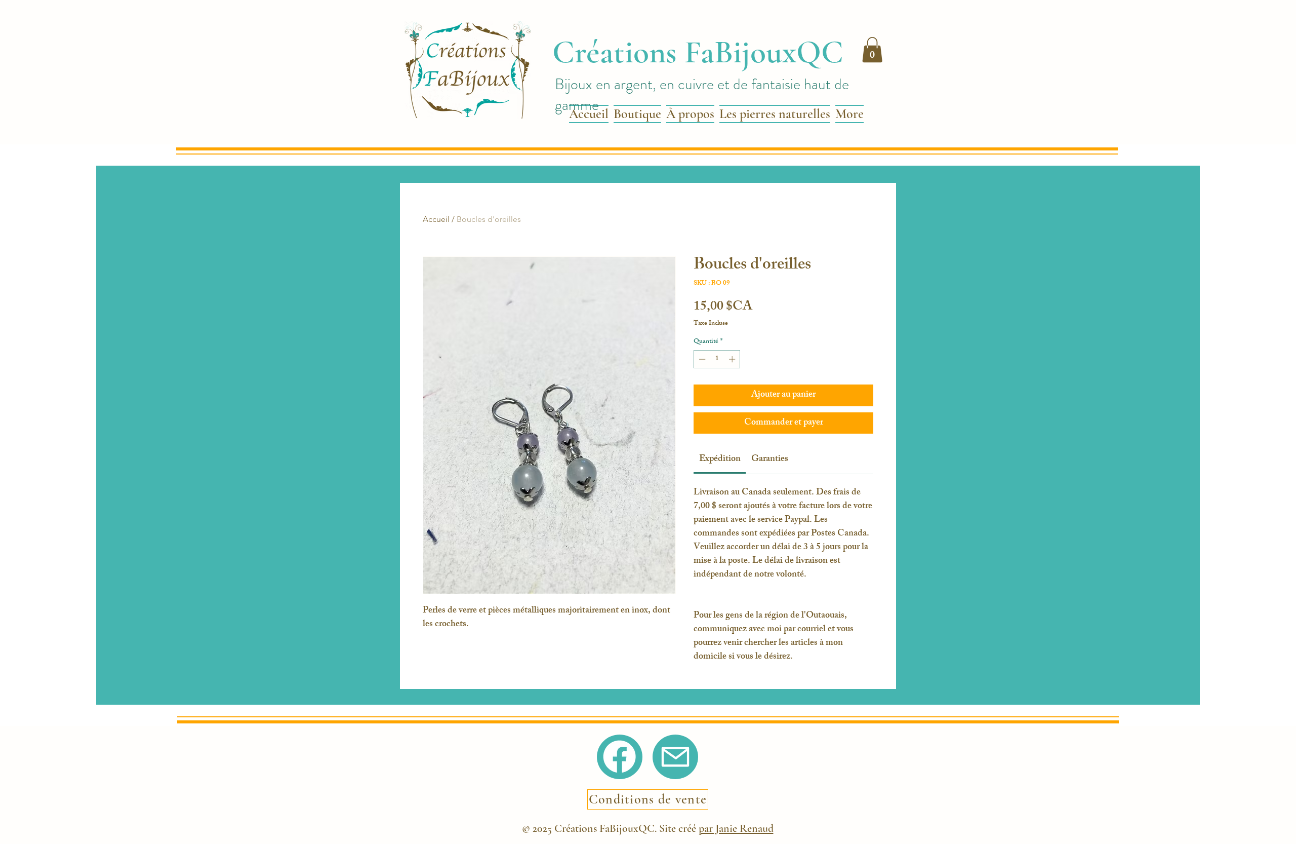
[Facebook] (619, 756)
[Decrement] (701, 359)
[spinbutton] (717, 359)
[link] (720, 459)
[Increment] (733, 359)
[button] (872, 49)
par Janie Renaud (736, 828)
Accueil (436, 219)
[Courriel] (675, 757)
